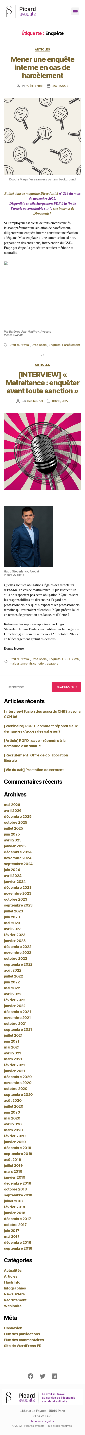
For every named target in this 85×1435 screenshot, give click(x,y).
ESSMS (74, 659)
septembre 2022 (18, 964)
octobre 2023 (15, 899)
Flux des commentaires (24, 1340)
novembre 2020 (18, 1083)
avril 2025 (12, 840)
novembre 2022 (17, 952)
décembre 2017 (17, 1219)
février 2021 (14, 1065)
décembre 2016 (17, 1242)
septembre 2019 (18, 1154)
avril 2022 (12, 994)
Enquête (54, 345)
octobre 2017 (15, 1225)
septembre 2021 (18, 1029)
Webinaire (13, 1306)
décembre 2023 (18, 887)
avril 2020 (13, 1124)
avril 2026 (12, 811)
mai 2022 (12, 988)
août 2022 (12, 970)
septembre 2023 (18, 905)
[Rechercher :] (26, 688)
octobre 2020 (15, 1089)
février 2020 (15, 1136)
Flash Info (12, 1282)
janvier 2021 (14, 1071)
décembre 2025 (18, 816)
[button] (75, 11)
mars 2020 (13, 1130)
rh (30, 663)
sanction (39, 663)
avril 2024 (12, 876)
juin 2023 (12, 917)
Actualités (12, 1270)
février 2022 (14, 1000)
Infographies (15, 1288)
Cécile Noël (35, 86)
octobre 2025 (15, 822)
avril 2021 (12, 1053)
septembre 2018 (18, 1195)
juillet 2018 (13, 1201)
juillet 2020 (13, 1106)
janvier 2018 (14, 1213)
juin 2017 (11, 1231)
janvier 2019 (14, 1177)
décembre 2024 (18, 852)
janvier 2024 (15, 881)
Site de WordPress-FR (23, 1346)
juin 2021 (11, 1041)
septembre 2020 (18, 1094)
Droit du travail (19, 345)
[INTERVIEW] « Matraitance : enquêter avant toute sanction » (42, 382)
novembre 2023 (17, 893)
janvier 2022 (15, 1006)
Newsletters (14, 1294)
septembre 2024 (18, 864)
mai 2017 (12, 1236)
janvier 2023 (15, 941)
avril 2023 (12, 929)
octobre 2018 (15, 1189)
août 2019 (12, 1160)
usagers (52, 663)
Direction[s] (49, 193)
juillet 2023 (13, 911)
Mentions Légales (42, 1421)
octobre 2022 (15, 958)
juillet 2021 (13, 1035)
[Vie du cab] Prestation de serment (34, 770)
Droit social (39, 345)
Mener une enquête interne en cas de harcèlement (43, 67)
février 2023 (15, 935)
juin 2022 (12, 982)
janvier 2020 (15, 1142)
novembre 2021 (17, 1018)
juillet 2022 (13, 976)
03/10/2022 (60, 401)
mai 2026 (12, 805)
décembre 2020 (18, 1077)
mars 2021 (13, 1059)
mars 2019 (13, 1171)
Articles (42, 49)
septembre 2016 (18, 1248)
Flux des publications (22, 1334)
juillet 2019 (13, 1165)
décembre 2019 (17, 1148)
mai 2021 (12, 1047)
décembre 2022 (17, 947)
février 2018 (14, 1207)
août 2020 (13, 1100)
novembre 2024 (17, 858)
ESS (65, 659)
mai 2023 (12, 923)
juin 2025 (12, 834)
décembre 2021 (17, 1012)
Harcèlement (71, 345)
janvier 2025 (15, 846)
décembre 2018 (17, 1183)
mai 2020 (12, 1118)
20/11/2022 (60, 86)
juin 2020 (12, 1112)
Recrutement (15, 1300)
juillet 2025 (13, 828)
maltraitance (18, 663)
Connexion (13, 1328)
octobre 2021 (15, 1023)
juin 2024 (12, 870)
